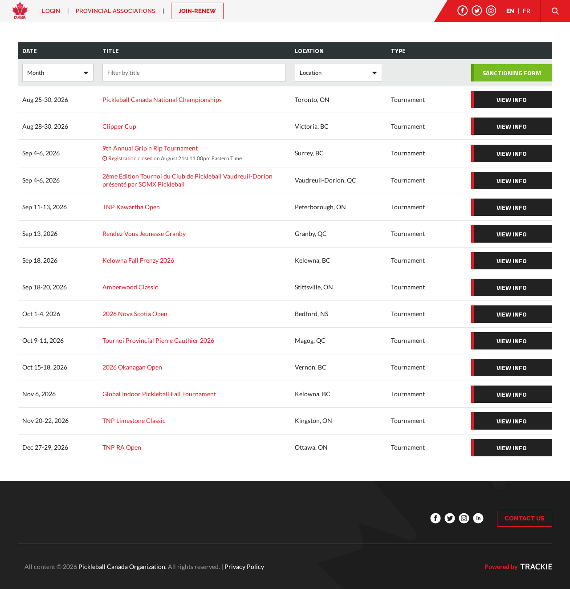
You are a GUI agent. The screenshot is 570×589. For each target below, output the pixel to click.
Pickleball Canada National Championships (162, 99)
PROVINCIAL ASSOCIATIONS (115, 11)
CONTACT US (525, 518)
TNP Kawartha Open (131, 207)
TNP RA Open (121, 447)
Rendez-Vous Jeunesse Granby (144, 233)
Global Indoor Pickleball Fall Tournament (159, 394)
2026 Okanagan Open (132, 367)
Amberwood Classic (130, 287)
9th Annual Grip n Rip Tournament (150, 148)
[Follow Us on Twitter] (477, 10)
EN (510, 11)
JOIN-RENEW (197, 11)
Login (51, 11)
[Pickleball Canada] (20, 14)
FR (526, 11)
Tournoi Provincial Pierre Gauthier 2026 (158, 340)
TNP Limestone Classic (134, 420)
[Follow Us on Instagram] (491, 10)
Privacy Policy (244, 566)
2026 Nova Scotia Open (134, 313)
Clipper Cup (119, 126)
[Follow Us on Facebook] (462, 10)
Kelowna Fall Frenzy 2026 (138, 260)
